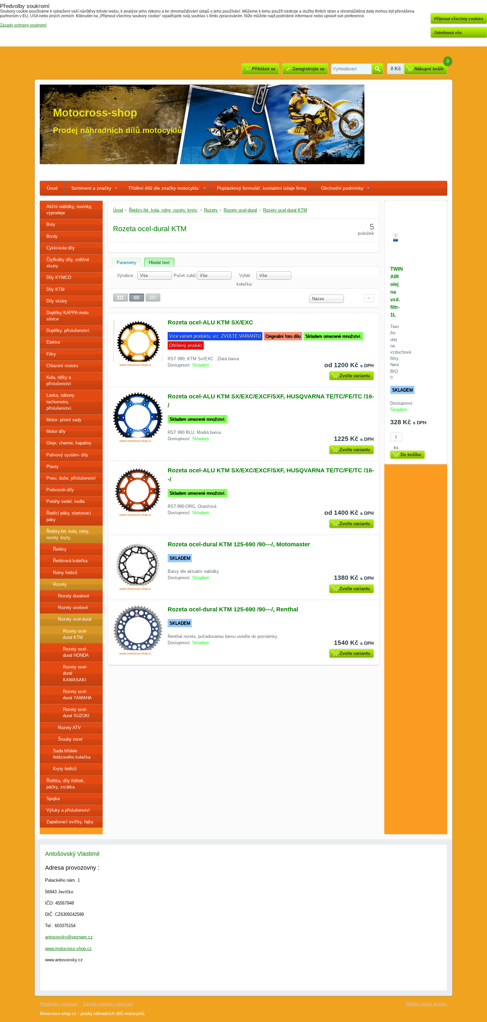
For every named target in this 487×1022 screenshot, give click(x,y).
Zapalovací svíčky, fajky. (70, 821)
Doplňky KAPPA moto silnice (67, 315)
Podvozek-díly (60, 489)
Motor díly (56, 431)
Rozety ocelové (73, 607)
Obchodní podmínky (342, 188)
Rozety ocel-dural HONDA (76, 652)
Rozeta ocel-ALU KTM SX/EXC (210, 322)
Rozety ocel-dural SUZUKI (76, 712)
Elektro (53, 342)
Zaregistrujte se (308, 68)
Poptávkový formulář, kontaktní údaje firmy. (262, 188)
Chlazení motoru (62, 365)
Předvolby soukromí (59, 1003)
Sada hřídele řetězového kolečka (71, 754)
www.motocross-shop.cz (68, 948)
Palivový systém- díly (67, 454)
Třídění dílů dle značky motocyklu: (164, 188)
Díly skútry (56, 301)
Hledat (377, 69)
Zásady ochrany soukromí (108, 1003)
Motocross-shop (95, 112)
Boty (50, 224)
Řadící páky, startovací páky (68, 516)
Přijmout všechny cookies (458, 19)
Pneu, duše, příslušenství (71, 478)
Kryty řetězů (65, 768)
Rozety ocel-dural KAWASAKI (75, 673)
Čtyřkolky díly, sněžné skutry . (67, 262)
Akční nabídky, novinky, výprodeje (69, 209)
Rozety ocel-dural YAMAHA (77, 694)
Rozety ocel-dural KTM (75, 634)
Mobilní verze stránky (426, 1003)
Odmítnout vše (448, 33)
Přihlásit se (263, 68)
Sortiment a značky (91, 188)
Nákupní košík (429, 68)
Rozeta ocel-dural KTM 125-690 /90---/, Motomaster (239, 544)
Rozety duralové (73, 595)
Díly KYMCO (58, 277)
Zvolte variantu (355, 375)
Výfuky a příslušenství (68, 810)
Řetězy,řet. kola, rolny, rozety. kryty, (67, 534)
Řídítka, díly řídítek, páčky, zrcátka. (65, 783)
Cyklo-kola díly (60, 247)
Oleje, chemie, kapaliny (68, 443)
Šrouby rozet (70, 739)
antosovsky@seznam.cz (69, 936)
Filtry (51, 354)
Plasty (52, 466)
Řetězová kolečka (70, 560)
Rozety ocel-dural (74, 619)
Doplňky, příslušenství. (68, 330)
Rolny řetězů (65, 572)
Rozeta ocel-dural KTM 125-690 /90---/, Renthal (233, 609)
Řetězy (60, 549)
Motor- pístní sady (63, 419)
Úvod (52, 188)
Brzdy (52, 236)
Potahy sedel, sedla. (66, 501)
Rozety (60, 584)
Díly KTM (55, 289)
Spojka (53, 798)
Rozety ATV (69, 727)
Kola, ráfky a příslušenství (58, 380)
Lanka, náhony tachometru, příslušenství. (60, 401)
